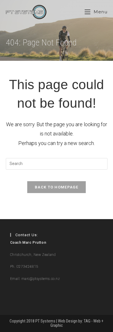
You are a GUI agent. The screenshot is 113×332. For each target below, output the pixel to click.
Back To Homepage (56, 187)
